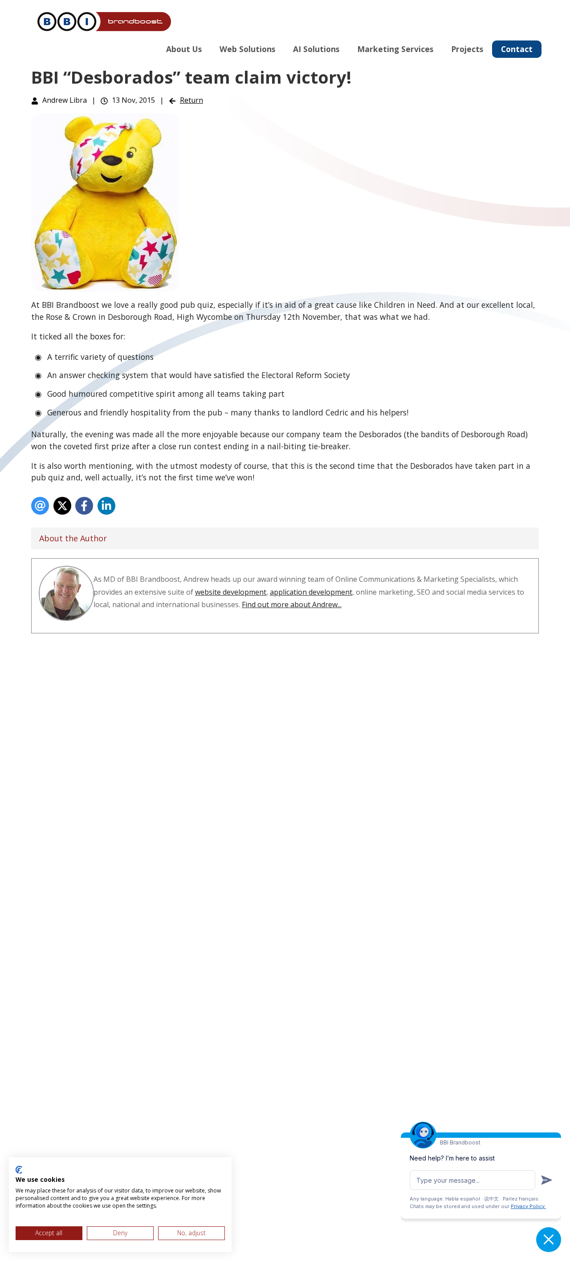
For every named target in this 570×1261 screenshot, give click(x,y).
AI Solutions (316, 49)
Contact (517, 49)
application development (311, 592)
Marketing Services (395, 49)
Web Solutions (247, 49)
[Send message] (546, 1180)
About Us (184, 49)
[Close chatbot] (548, 1239)
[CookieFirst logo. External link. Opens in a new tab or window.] (19, 1170)
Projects (467, 49)
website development (230, 592)
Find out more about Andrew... (292, 604)
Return (191, 100)
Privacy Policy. (528, 1206)
